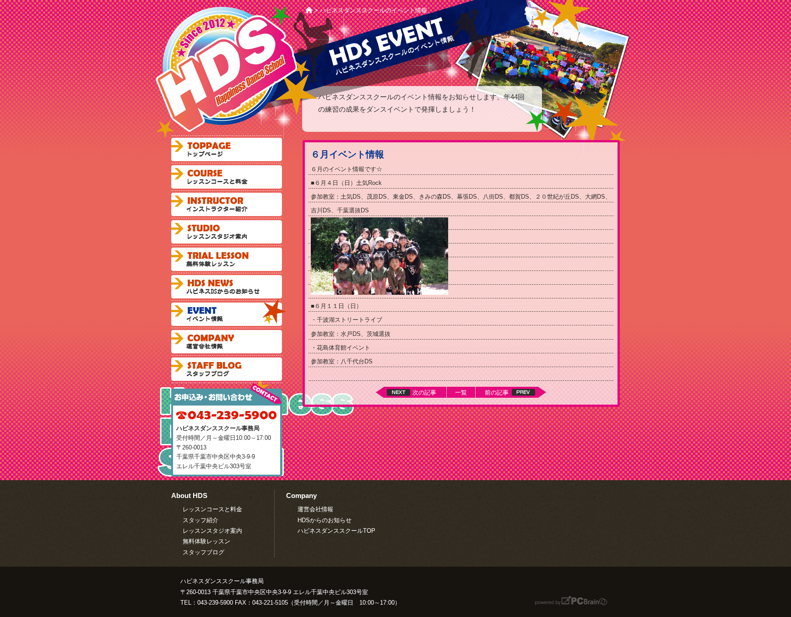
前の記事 (497, 392)
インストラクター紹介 (226, 204)
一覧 (461, 392)
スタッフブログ (226, 369)
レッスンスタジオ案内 (226, 232)
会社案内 (226, 341)
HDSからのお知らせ (325, 520)
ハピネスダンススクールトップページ (226, 149)
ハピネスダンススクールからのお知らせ (226, 286)
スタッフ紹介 (200, 520)
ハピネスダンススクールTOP (336, 530)
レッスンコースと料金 (226, 177)
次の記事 (424, 392)
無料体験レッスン (226, 259)
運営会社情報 (315, 509)
